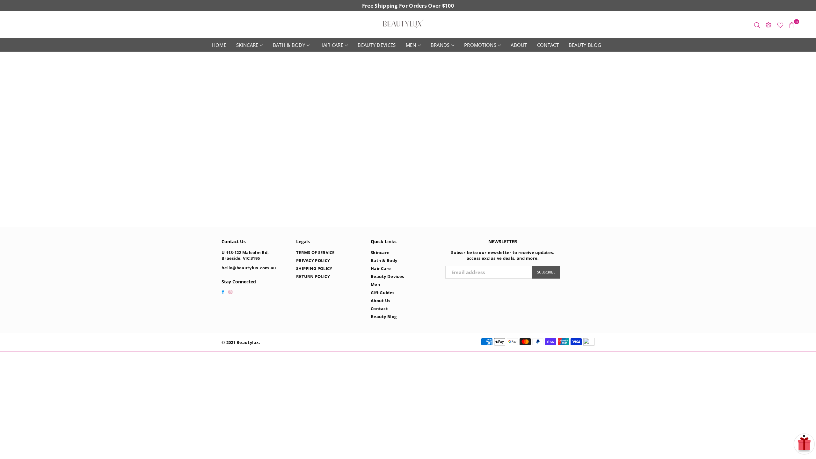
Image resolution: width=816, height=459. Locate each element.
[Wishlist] (780, 25)
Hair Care (331, 45)
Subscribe (546, 272)
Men (411, 45)
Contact (548, 45)
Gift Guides (382, 292)
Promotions (480, 45)
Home (219, 45)
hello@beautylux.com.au (249, 268)
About (519, 45)
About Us (380, 300)
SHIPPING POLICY (314, 268)
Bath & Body (289, 45)
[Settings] (768, 25)
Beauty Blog (585, 45)
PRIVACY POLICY (313, 260)
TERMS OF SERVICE (315, 252)
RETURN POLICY (313, 276)
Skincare (247, 45)
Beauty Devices (377, 45)
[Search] (757, 25)
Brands (440, 45)
